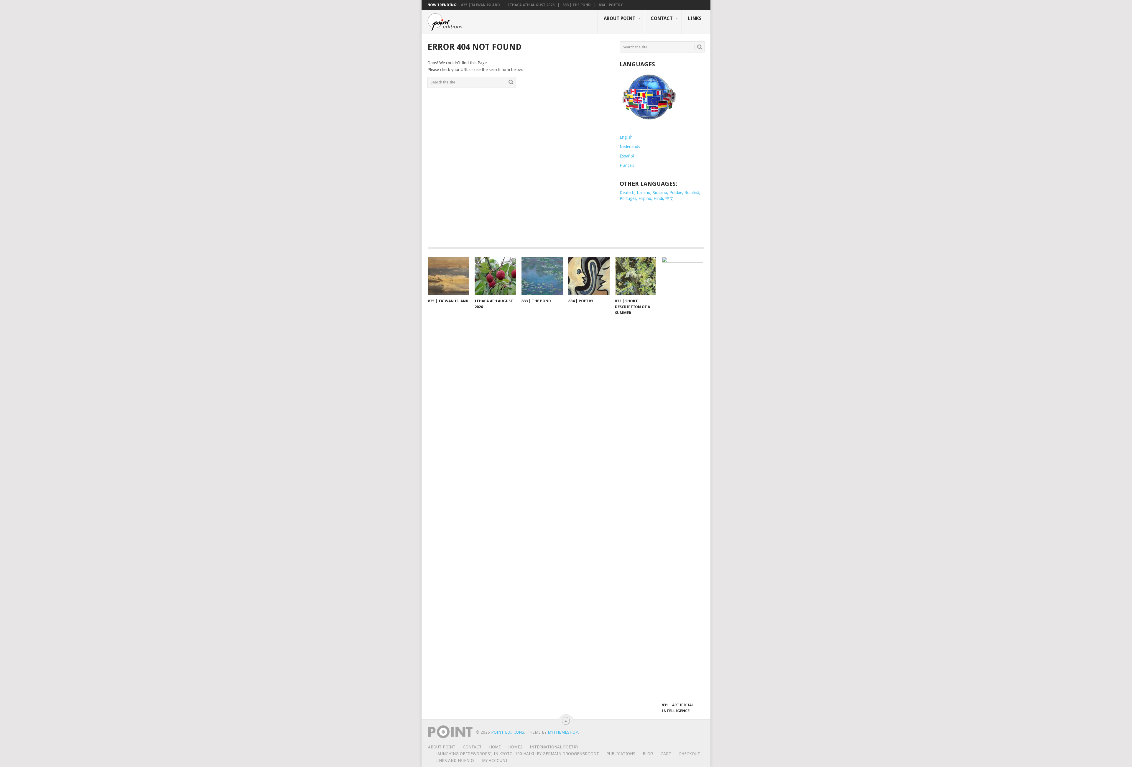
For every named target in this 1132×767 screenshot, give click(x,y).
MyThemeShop (563, 732)
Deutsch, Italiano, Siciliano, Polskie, (652, 192)
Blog (648, 753)
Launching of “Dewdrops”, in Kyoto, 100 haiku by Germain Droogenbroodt (517, 753)
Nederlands (630, 146)
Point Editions (507, 732)
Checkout (689, 753)
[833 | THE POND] (542, 276)
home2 (515, 747)
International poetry (554, 747)
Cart (666, 753)
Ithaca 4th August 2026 (531, 5)
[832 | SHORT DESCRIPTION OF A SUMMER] (635, 276)
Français (627, 165)
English (626, 137)
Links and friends (455, 760)
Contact (662, 18)
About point (619, 18)
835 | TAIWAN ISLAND (480, 5)
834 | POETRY (611, 5)
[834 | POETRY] (589, 276)
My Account (495, 760)
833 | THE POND (576, 5)
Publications (620, 753)
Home (495, 747)
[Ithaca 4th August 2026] (495, 276)
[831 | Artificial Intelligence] (682, 478)
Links (695, 18)
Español (627, 156)
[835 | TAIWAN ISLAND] (448, 276)
